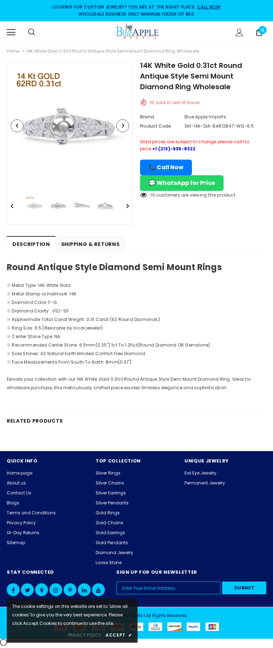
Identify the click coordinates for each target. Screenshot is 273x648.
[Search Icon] (38, 32)
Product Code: (156, 126)
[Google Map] (41, 589)
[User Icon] (239, 32)
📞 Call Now (166, 167)
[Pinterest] (70, 589)
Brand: (147, 117)
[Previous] (17, 125)
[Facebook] (13, 589)
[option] (70, 125)
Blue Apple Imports (205, 117)
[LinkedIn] (84, 589)
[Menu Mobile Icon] (11, 32)
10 (152, 195)
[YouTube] (98, 589)
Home (13, 51)
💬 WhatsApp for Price (182, 183)
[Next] (122, 125)
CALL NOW (209, 7)
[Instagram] (55, 589)
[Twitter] (27, 589)
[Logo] (137, 32)
